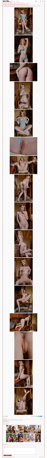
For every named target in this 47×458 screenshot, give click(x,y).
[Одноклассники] (39, 416)
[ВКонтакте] (38, 416)
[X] (41, 416)
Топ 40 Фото (17, 1)
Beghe (6, 420)
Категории (13, 1)
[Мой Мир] (40, 416)
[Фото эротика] (7, 1)
